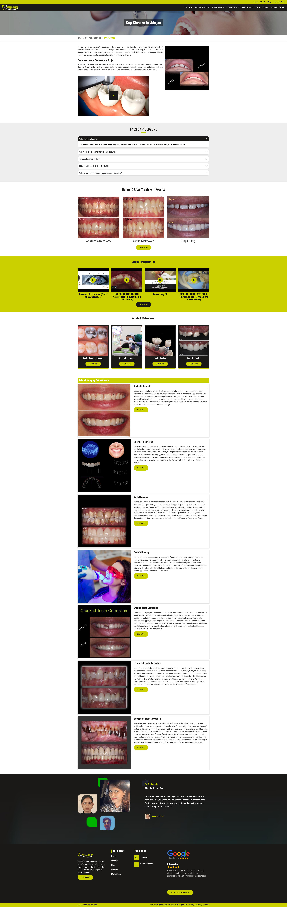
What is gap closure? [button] (88, 139)
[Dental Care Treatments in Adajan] (93, 341)
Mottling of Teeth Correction (147, 718)
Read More (93, 364)
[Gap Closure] (187, 68)
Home (255, 2)
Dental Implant (218, 7)
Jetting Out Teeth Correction (147, 663)
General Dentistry (202, 7)
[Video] (113, 95)
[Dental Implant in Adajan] (160, 341)
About (262, 2)
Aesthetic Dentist (142, 386)
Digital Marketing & (189, 905)
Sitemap (114, 870)
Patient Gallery (279, 2)
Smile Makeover (141, 497)
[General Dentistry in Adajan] (127, 341)
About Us (114, 861)
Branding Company (202, 905)
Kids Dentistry (247, 7)
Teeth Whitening (141, 552)
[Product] (104, 410)
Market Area (116, 874)
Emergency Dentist (277, 7)
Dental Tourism (261, 7)
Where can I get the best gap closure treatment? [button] (100, 173)
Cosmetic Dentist (233, 7)
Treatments (188, 7)
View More (143, 247)
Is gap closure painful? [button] (89, 159)
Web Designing (176, 905)
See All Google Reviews (180, 892)
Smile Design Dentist (143, 441)
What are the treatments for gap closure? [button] (97, 152)
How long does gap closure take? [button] (94, 166)
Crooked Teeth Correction (146, 607)
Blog (269, 2)
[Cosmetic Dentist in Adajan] (194, 341)
